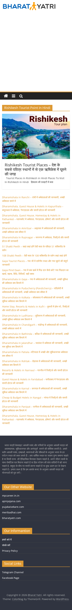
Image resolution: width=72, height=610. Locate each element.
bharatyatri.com (11, 518)
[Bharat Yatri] (6, 96)
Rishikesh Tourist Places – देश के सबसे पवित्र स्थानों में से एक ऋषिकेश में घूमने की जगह (35, 169)
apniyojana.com (11, 501)
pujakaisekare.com (13, 506)
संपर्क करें (6, 545)
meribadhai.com (11, 512)
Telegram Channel (13, 572)
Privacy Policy (10, 550)
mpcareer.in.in (10, 495)
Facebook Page (10, 578)
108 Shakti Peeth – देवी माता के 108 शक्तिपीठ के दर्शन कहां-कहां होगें (34, 255)
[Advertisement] (36, 54)
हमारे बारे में (7, 539)
